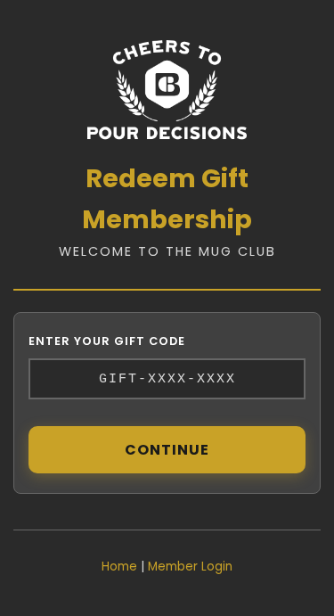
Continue (167, 449)
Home (119, 566)
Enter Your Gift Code (107, 341)
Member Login (190, 566)
